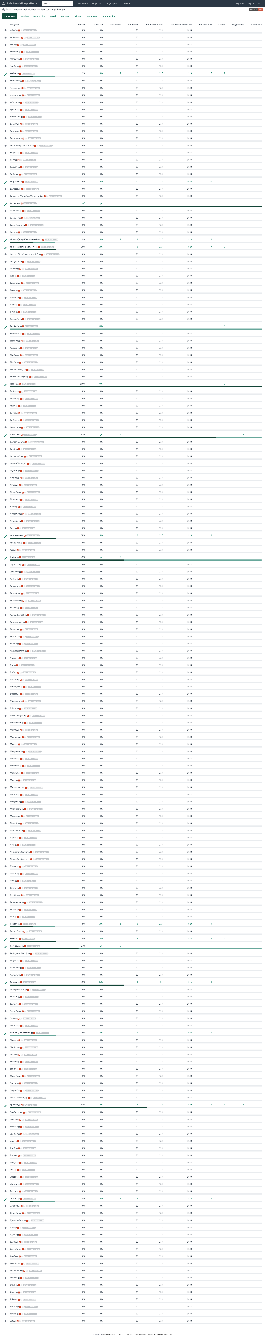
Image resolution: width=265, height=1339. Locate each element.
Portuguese (16, 945)
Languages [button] (111, 3)
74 (161, 1104)
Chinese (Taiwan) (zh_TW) (23, 246)
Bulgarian (15, 181)
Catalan (14, 203)
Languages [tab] (9, 16)
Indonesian (15, 535)
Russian (14, 982)
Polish (13, 938)
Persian (14, 923)
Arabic (13, 73)
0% (101, 181)
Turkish (14, 1198)
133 (161, 181)
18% (101, 73)
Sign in (251, 3)
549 (190, 1104)
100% (100, 326)
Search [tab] (53, 16)
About (121, 1334)
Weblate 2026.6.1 (110, 1334)
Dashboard (82, 3)
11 (137, 181)
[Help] (259, 3)
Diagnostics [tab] (39, 16)
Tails (8, 9)
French (13, 383)
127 (161, 73)
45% (101, 982)
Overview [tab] (24, 16)
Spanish (14, 1104)
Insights (65, 16)
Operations (91, 16)
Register (240, 3)
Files (77, 16)
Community (109, 16)
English (13, 326)
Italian (13, 557)
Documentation (140, 1334)
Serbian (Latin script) (20, 1032)
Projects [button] (96, 3)
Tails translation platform (22, 3)
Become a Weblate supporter (160, 1334)
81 (161, 982)
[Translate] (5, 74)
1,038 (189, 181)
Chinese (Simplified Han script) (25, 239)
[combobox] (57, 3)
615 (190, 982)
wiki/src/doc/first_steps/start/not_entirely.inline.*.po (39, 9)
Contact (129, 1334)
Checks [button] (125, 3)
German (14, 434)
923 (190, 73)
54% (101, 1104)
